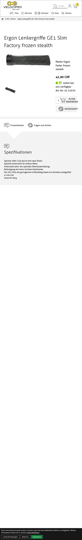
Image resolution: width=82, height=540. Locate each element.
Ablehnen (25, 537)
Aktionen (68, 13)
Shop (16, 13)
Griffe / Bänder (10, 19)
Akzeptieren (37, 537)
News (57, 13)
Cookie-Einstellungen (10, 537)
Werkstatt (28, 13)
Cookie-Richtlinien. (33, 533)
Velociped (44, 13)
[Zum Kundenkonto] (69, 6)
